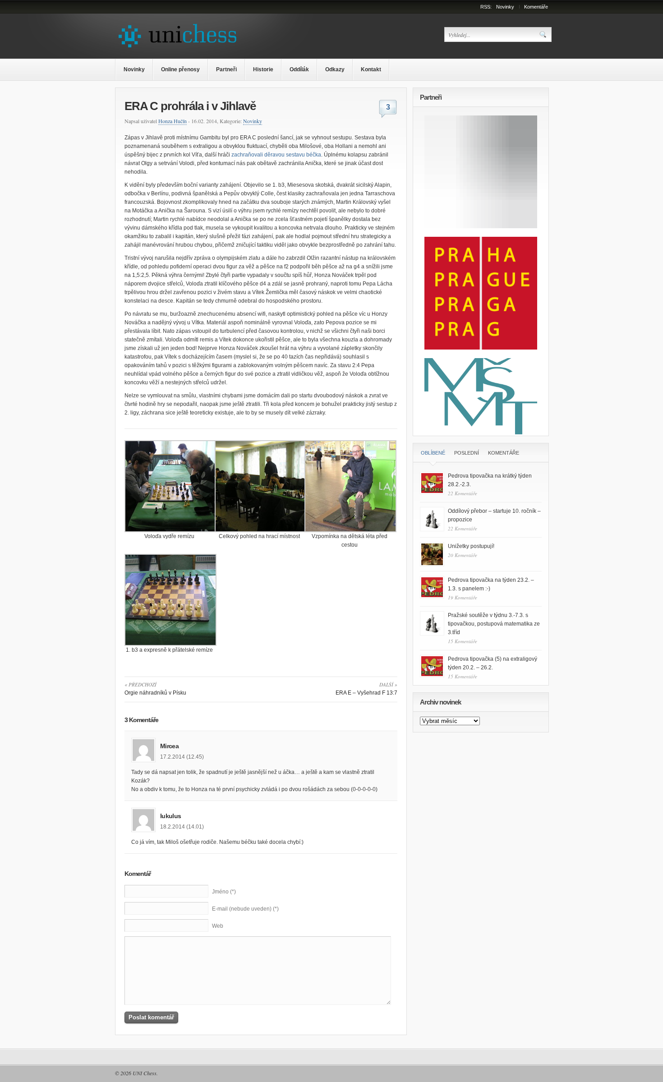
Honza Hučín (172, 120)
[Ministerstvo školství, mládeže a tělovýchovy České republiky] (480, 432)
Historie (263, 69)
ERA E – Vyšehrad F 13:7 (366, 688)
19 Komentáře (462, 597)
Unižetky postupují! (471, 546)
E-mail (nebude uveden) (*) (245, 909)
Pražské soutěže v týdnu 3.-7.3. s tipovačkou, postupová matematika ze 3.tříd (494, 623)
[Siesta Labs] (480, 226)
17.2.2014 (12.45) (182, 757)
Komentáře (536, 6)
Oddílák (299, 69)
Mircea (169, 746)
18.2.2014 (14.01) (182, 827)
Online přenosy (180, 69)
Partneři (226, 69)
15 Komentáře (462, 641)
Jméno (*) (224, 892)
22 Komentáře (462, 493)
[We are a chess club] (181, 48)
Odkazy (335, 69)
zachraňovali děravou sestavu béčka (276, 155)
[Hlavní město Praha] (480, 348)
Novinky (505, 6)
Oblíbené (433, 453)
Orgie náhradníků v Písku (155, 688)
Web (217, 926)
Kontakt (371, 69)
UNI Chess (145, 1073)
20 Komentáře (462, 555)
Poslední (466, 453)
